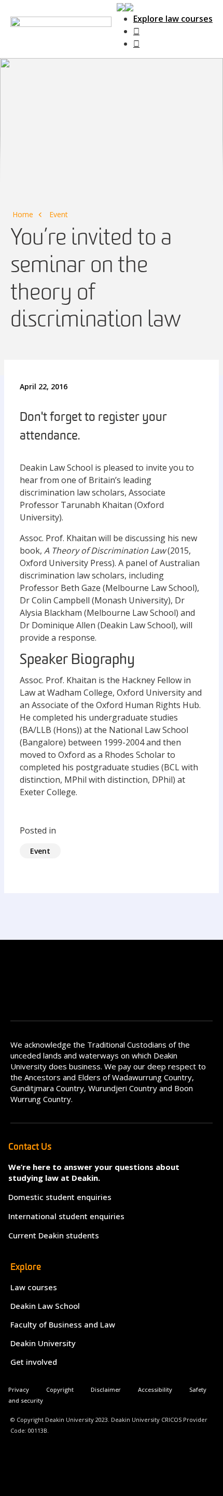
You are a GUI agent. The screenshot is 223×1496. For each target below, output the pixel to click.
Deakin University (43, 1343)
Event (58, 214)
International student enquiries (66, 1216)
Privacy (18, 1389)
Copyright (60, 1389)
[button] (125, 6)
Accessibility (155, 1389)
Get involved (33, 1362)
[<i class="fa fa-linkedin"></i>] (136, 43)
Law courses (33, 1287)
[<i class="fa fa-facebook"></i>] (136, 31)
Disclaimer (106, 1389)
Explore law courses (173, 18)
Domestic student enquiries (60, 1197)
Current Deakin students (53, 1235)
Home (22, 214)
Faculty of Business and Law (62, 1324)
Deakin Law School (45, 1306)
